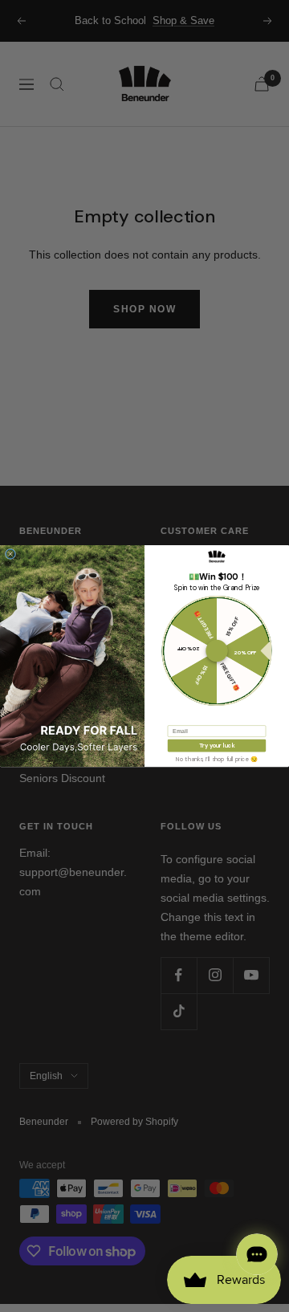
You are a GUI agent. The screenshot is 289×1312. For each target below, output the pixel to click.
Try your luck (217, 745)
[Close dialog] (10, 554)
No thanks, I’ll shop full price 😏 (217, 758)
